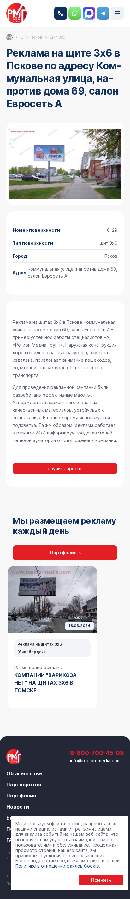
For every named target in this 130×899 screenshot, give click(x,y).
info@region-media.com (95, 760)
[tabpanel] (52, 637)
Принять (101, 880)
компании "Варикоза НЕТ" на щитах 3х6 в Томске (45, 682)
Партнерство (23, 784)
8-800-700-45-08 (60, 13)
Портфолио (63, 552)
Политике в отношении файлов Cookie (57, 866)
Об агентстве (24, 773)
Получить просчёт (65, 468)
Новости (17, 807)
